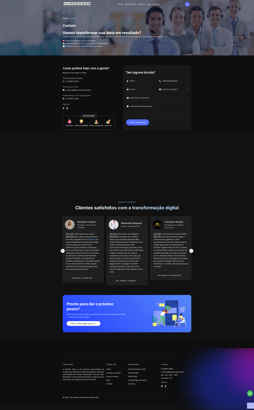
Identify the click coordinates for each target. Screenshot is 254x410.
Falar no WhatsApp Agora (82, 323)
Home (120, 4)
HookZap (131, 384)
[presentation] (63, 251)
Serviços (141, 4)
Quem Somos (130, 4)
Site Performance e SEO (137, 369)
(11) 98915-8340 (72, 98)
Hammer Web (93, 397)
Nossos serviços (112, 376)
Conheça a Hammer (113, 373)
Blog (149, 4)
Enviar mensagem (137, 122)
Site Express (132, 376)
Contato (156, 4)
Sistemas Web (133, 373)
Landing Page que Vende (137, 380)
